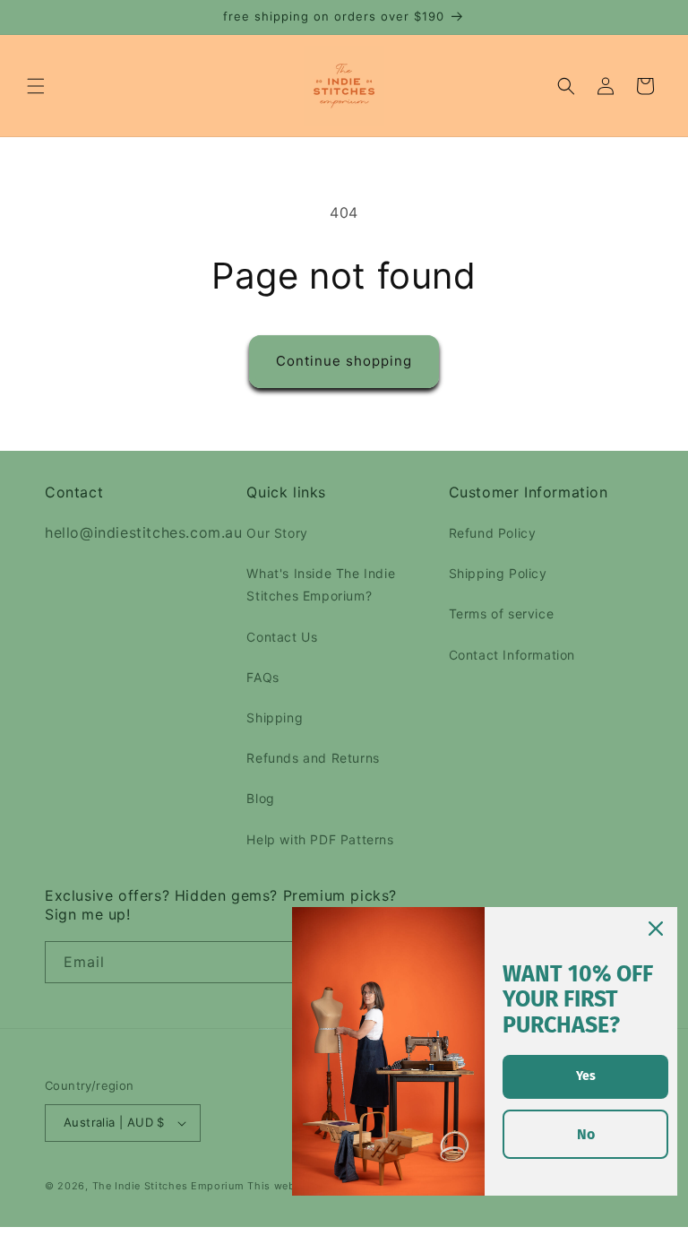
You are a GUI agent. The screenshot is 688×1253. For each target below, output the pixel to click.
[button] (36, 86)
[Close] (655, 928)
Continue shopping (344, 360)
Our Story (276, 532)
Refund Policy (493, 532)
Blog (260, 798)
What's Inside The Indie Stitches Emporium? (320, 584)
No (586, 1134)
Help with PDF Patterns (319, 839)
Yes (586, 1076)
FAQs (262, 677)
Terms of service (502, 613)
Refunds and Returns (312, 757)
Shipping (274, 717)
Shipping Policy (498, 573)
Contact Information (512, 654)
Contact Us (281, 636)
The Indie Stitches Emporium (168, 1186)
